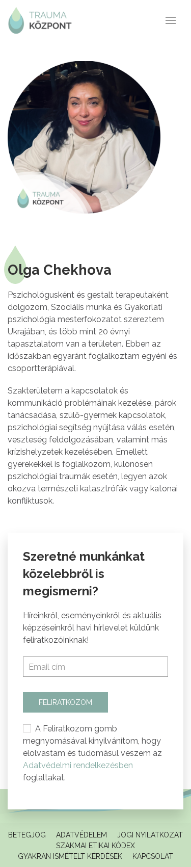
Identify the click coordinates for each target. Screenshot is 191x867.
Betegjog (27, 835)
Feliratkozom (65, 702)
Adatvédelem (81, 835)
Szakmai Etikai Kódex (95, 846)
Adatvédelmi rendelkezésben (78, 765)
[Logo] (40, 20)
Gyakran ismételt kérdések (70, 856)
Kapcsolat (152, 856)
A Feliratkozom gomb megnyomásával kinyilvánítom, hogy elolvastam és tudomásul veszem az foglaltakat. (92, 753)
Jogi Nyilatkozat (150, 835)
